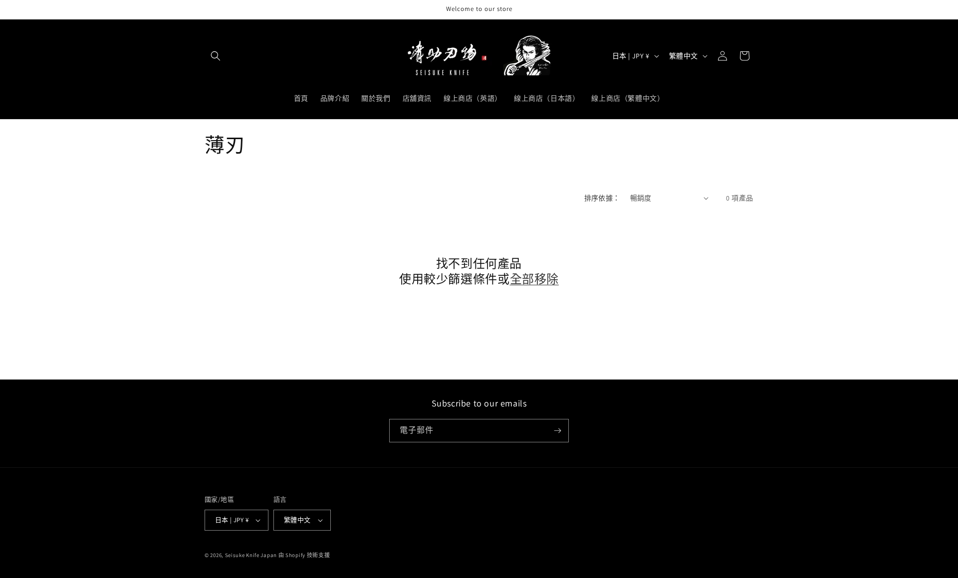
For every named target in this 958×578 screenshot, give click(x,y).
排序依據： (602, 197)
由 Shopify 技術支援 (304, 555)
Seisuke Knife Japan (251, 555)
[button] (216, 56)
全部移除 (534, 279)
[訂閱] (557, 430)
